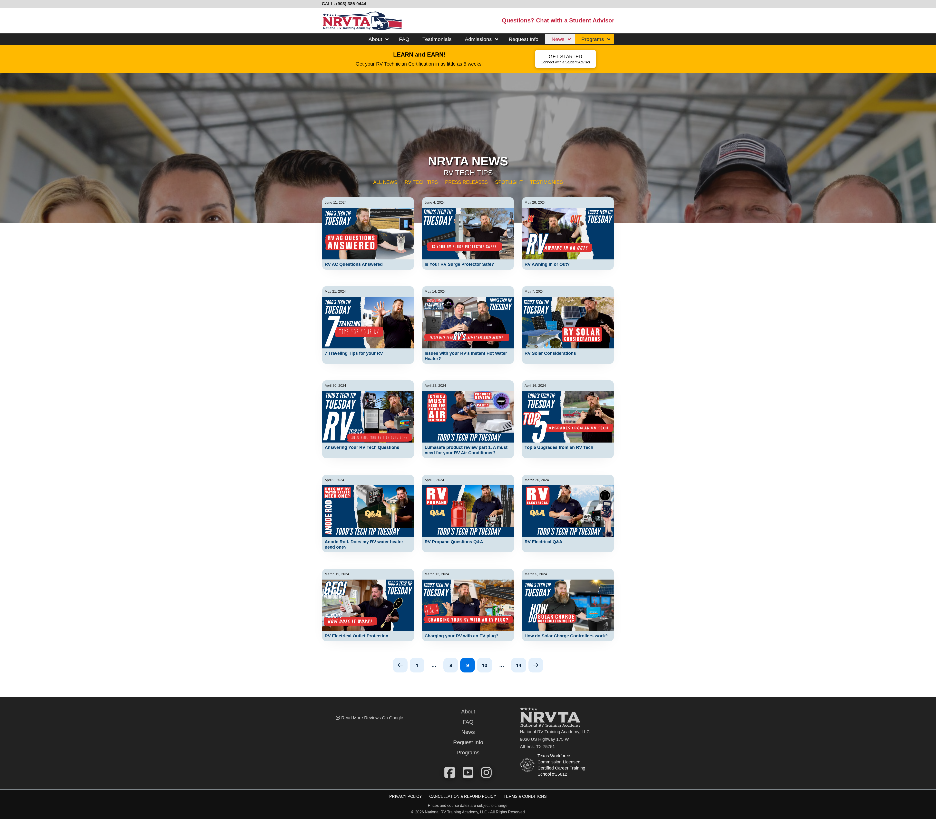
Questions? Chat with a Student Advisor (558, 20)
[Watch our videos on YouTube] (468, 772)
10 (484, 665)
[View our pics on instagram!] (486, 772)
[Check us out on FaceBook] (449, 772)
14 (518, 665)
